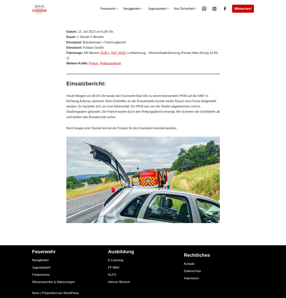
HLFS (112, 274)
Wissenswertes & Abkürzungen (53, 282)
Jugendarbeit (41, 267)
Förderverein (41, 274)
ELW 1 (105, 53)
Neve (35, 293)
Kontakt (189, 263)
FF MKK (113, 267)
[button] (117, 9)
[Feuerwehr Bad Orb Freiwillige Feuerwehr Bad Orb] (39, 9)
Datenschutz (192, 271)
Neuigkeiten (40, 260)
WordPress (71, 293)
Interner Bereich (119, 282)
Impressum (191, 278)
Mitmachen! (243, 8)
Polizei (93, 63)
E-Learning (115, 260)
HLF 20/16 (118, 53)
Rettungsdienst (110, 63)
